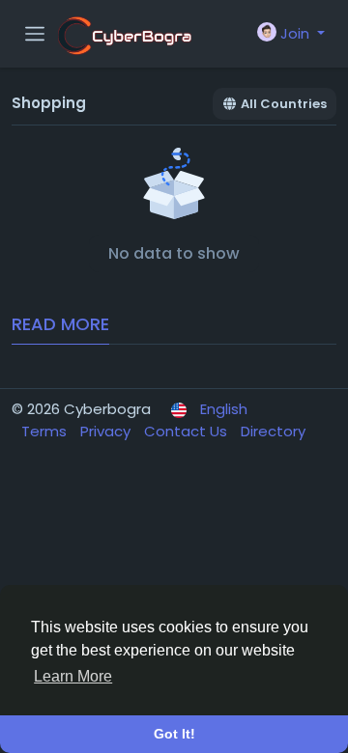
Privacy (107, 431)
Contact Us (187, 431)
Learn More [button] (73, 676)
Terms (46, 431)
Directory (273, 431)
